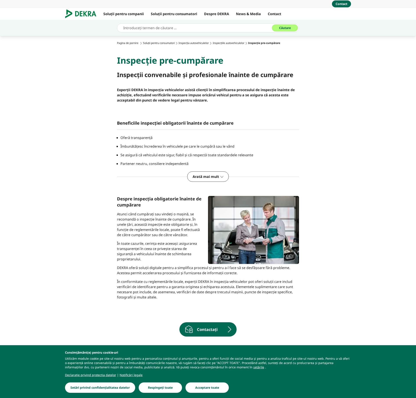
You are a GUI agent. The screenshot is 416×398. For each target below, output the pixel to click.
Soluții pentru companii (123, 13)
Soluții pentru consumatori (174, 13)
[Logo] (82, 14)
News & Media (248, 13)
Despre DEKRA (216, 13)
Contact (274, 13)
